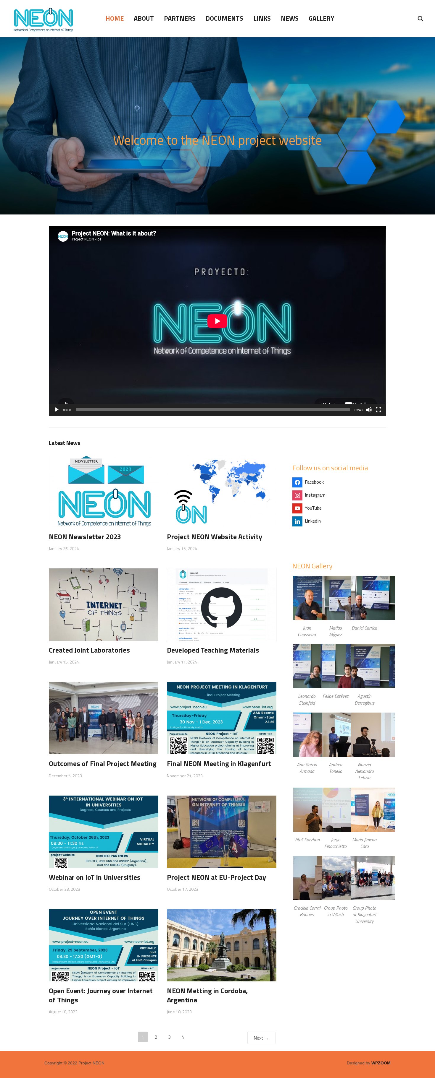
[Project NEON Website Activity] (221, 490)
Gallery (321, 18)
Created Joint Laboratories (89, 650)
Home (114, 18)
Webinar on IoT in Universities (95, 877)
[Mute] (369, 410)
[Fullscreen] (378, 410)
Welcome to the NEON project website (217, 140)
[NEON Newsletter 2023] (103, 490)
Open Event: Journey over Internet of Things (101, 995)
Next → (261, 1037)
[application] (217, 321)
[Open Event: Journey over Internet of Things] (103, 944)
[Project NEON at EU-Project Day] (221, 831)
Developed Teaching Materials (213, 650)
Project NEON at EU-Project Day (216, 877)
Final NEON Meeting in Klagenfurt (219, 763)
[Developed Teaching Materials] (221, 604)
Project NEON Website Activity (214, 536)
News (290, 18)
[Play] (56, 410)
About (144, 18)
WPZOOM (381, 1063)
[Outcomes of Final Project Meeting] (103, 717)
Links (262, 18)
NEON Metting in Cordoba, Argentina (207, 995)
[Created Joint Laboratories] (103, 604)
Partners (180, 18)
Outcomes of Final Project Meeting (103, 763)
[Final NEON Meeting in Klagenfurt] (221, 717)
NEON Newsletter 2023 (85, 536)
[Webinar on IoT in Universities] (103, 831)
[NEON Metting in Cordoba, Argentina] (221, 944)
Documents (224, 18)
